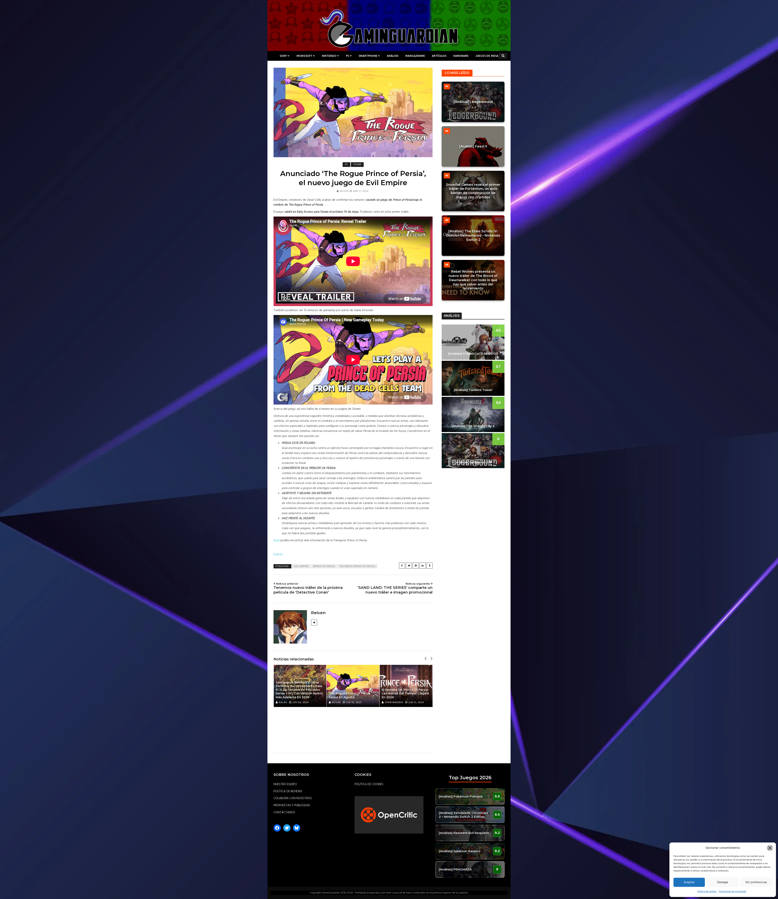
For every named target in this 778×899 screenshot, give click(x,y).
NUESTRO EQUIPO (285, 784)
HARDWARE (461, 55)
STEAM (357, 164)
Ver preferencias (756, 882)
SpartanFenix (394, 702)
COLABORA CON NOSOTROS (293, 798)
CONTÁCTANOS (284, 812)
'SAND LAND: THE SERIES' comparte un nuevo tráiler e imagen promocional (395, 588)
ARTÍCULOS (439, 55)
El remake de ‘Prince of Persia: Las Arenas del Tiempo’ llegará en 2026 (405, 693)
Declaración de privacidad (732, 891)
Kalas (283, 702)
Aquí (277, 540)
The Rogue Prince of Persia (357, 566)
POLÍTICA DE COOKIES (369, 784)
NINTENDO (329, 55)
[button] (770, 848)
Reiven (344, 191)
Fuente (278, 554)
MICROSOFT (304, 55)
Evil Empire (301, 566)
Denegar (722, 882)
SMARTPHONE (368, 55)
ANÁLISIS (393, 55)
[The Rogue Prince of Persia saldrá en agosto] (353, 686)
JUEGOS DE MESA (487, 55)
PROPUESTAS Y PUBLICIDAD (292, 805)
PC (347, 55)
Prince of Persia (324, 566)
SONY (283, 55)
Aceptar (689, 882)
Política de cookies (707, 891)
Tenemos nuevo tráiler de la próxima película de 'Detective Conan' (308, 588)
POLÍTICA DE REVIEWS (288, 791)
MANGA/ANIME (415, 55)
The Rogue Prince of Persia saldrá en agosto (349, 695)
